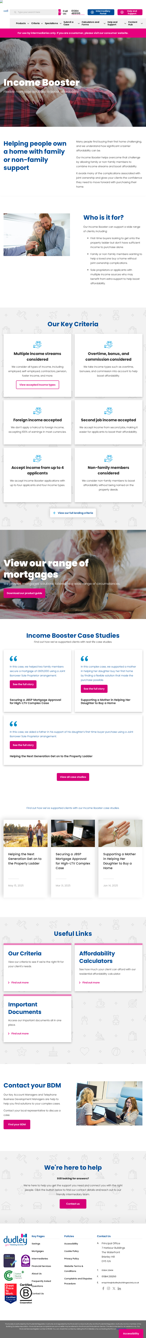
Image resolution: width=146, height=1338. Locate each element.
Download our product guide (24, 593)
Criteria (35, 23)
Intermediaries (40, 1258)
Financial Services (41, 1266)
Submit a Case (68, 23)
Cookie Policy (71, 1251)
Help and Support (132, 12)
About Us (37, 1273)
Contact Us (38, 1293)
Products (21, 23)
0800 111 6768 (121, 1329)
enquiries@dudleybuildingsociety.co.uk (120, 1282)
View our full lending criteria (75, 513)
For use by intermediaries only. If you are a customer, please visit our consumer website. (73, 33)
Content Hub (132, 23)
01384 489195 (75, 12)
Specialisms (51, 23)
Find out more (20, 982)
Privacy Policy (71, 1258)
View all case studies (73, 777)
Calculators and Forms (90, 23)
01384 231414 (107, 1270)
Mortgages (38, 1251)
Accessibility (71, 1243)
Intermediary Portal (103, 12)
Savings (36, 1243)
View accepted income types (37, 385)
